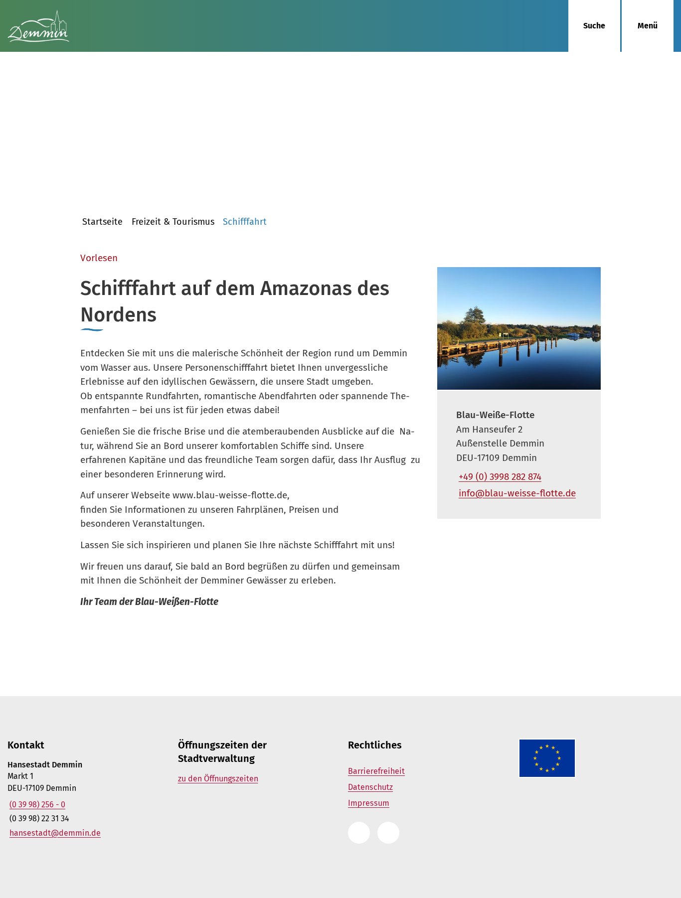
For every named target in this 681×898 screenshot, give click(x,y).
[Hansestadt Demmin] (85, 799)
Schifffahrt (245, 221)
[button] (519, 328)
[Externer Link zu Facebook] (388, 833)
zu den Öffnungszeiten (218, 778)
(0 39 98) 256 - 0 (36, 804)
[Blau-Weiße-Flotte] (519, 454)
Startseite (102, 221)
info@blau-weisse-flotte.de (516, 493)
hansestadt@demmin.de (54, 833)
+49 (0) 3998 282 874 (498, 476)
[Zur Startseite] (85, 25)
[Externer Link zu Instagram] (359, 833)
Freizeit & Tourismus (173, 221)
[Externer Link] (593, 758)
